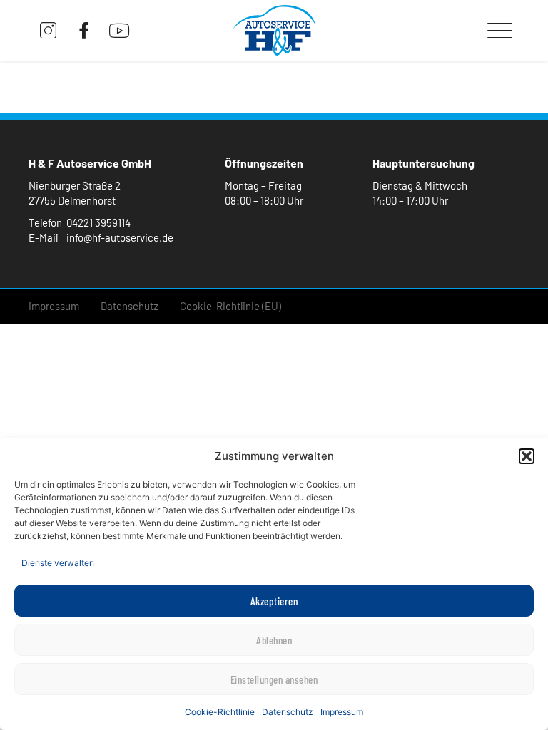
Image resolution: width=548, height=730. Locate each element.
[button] (526, 456)
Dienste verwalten (57, 562)
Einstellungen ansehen (274, 679)
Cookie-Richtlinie (220, 711)
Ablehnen (274, 640)
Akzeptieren (274, 601)
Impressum (341, 711)
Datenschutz (287, 711)
